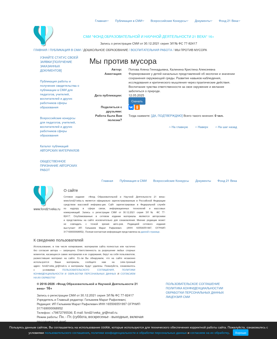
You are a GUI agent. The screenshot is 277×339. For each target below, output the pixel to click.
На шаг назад (227, 127)
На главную (179, 127)
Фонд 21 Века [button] (228, 20)
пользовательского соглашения (67, 332)
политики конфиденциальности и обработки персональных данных (139, 332)
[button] (60, 94)
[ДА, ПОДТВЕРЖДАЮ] (167, 115)
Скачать (137, 101)
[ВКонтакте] (131, 107)
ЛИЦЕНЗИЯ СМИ (178, 296)
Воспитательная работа (151, 50)
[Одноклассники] (137, 107)
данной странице (150, 231)
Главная (101, 20)
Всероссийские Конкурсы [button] (168, 20)
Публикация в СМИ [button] (128, 20)
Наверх (202, 127)
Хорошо (240, 332)
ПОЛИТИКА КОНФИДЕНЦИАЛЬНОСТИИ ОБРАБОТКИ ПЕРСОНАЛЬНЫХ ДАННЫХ (195, 290)
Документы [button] (202, 20)
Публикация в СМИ (65, 50)
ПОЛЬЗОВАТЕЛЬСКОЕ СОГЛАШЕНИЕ (193, 283)
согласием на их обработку (209, 332)
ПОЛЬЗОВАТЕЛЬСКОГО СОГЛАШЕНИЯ (88, 269)
